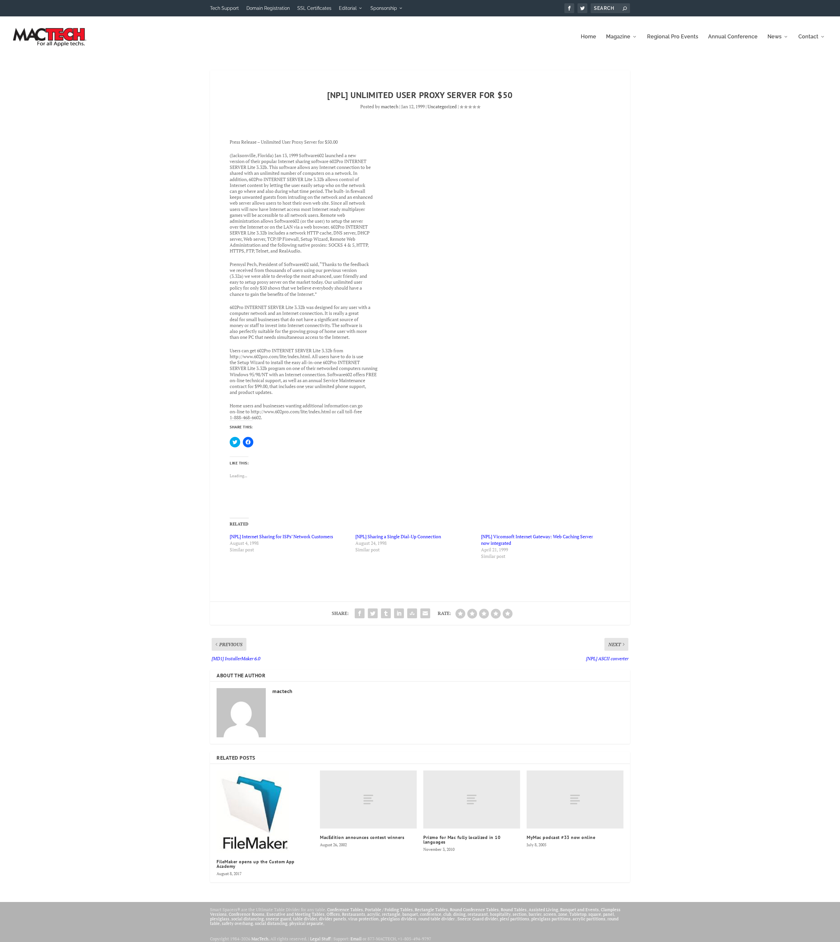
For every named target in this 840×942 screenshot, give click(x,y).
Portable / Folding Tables (389, 909)
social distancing (247, 919)
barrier (535, 914)
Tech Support (224, 8)
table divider (305, 919)
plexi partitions (514, 919)
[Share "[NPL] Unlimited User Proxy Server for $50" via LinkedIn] (399, 613)
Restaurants (353, 914)
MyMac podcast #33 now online (561, 837)
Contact (808, 37)
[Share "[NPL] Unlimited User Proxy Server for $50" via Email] (425, 613)
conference (430, 914)
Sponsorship (383, 8)
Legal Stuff (320, 939)
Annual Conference (733, 37)
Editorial (348, 8)
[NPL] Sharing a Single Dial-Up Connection (398, 536)
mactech (389, 106)
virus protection (363, 919)
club (447, 914)
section (520, 914)
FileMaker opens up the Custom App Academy (256, 864)
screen (549, 914)
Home (588, 37)
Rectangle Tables (431, 909)
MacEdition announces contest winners (362, 837)
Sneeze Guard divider (477, 919)
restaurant (478, 914)
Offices (333, 914)
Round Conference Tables (474, 909)
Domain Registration (268, 8)
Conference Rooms (246, 914)
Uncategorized (442, 106)
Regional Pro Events (672, 37)
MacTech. (260, 939)
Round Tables (514, 909)
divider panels (332, 919)
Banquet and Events (579, 909)
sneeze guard (278, 919)
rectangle (391, 914)
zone (562, 914)
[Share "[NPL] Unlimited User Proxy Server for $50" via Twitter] (372, 613)
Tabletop (577, 914)
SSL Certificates (314, 8)
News (774, 37)
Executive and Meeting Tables (295, 914)
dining (459, 914)
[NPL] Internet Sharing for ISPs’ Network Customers (281, 536)
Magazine (618, 37)
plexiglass (219, 919)
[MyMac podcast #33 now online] (575, 799)
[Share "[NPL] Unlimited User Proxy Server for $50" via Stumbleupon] (412, 613)
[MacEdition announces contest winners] (368, 799)
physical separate (306, 923)
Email (356, 939)
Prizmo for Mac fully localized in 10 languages (461, 839)
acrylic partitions (589, 919)
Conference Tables (345, 909)
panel (608, 914)
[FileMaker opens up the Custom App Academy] (265, 811)
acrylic (373, 914)
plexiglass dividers (398, 919)
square (594, 914)
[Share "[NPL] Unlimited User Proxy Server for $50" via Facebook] (359, 613)
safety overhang (237, 923)
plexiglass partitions (551, 919)
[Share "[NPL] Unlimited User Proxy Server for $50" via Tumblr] (385, 613)
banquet (410, 914)
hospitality (500, 914)
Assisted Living (543, 909)
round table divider (436, 919)
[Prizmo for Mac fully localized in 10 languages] (471, 799)
